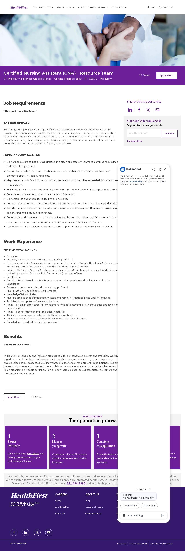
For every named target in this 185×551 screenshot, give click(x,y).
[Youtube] (48, 532)
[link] (134, 140)
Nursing (58, 501)
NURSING (82, 7)
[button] (151, 7)
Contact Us (121, 543)
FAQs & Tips (60, 513)
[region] (144, 342)
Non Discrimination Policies (162, 543)
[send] (163, 515)
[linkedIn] (25, 532)
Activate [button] (169, 133)
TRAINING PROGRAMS (98, 7)
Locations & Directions (94, 507)
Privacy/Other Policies (138, 543)
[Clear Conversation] (154, 169)
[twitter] (37, 532)
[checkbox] (144, 75)
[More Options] (124, 515)
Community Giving (93, 513)
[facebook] (14, 532)
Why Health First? (62, 507)
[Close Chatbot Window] (165, 169)
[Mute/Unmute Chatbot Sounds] (159, 169)
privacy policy (135, 181)
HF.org (87, 501)
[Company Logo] (19, 7)
